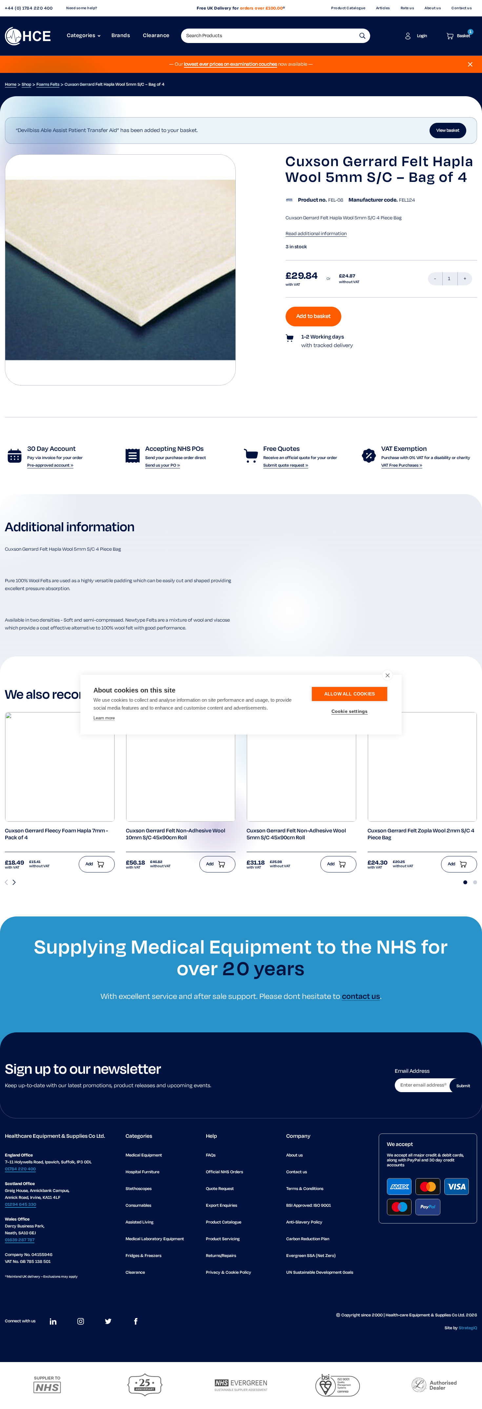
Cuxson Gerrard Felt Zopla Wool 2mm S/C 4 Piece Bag (421, 834)
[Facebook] (135, 1321)
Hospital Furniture (142, 1172)
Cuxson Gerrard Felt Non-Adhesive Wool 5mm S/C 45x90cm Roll (296, 834)
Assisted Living (139, 1222)
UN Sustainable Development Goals (319, 1272)
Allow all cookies (349, 694)
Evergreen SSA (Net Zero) (311, 1255)
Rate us (407, 8)
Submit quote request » (285, 465)
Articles (383, 8)
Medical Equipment (144, 1155)
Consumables (138, 1205)
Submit (463, 1086)
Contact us (462, 8)
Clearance (156, 36)
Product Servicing (223, 1239)
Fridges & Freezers (143, 1255)
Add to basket (313, 316)
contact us (361, 996)
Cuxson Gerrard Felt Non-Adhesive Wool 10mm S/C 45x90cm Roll (175, 834)
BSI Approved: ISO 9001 (308, 1205)
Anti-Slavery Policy (304, 1222)
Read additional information (316, 233)
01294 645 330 (20, 1204)
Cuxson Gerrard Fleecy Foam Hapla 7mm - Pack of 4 (56, 834)
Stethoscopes (138, 1188)
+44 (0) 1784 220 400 (28, 8)
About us (433, 8)
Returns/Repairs (221, 1255)
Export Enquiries (221, 1205)
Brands (120, 36)
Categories (81, 36)
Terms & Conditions (304, 1188)
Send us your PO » (162, 465)
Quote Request (220, 1188)
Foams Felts (47, 84)
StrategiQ (468, 1328)
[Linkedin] (53, 1321)
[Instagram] (80, 1321)
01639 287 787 (19, 1240)
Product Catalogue (348, 8)
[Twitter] (108, 1321)
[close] (387, 675)
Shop (26, 84)
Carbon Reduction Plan (307, 1239)
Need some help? (81, 8)
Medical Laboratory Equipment (155, 1239)
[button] (362, 36)
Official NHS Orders (224, 1172)
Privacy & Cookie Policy (228, 1272)
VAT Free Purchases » (401, 465)
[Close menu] (470, 64)
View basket (447, 130)
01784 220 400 (20, 1169)
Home (10, 84)
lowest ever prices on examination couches (230, 64)
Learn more (104, 718)
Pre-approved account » (50, 465)
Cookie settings (349, 711)
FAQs (210, 1155)
